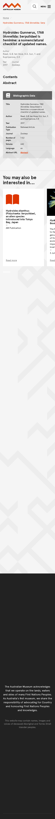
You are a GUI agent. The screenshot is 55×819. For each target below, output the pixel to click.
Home (6, 17)
